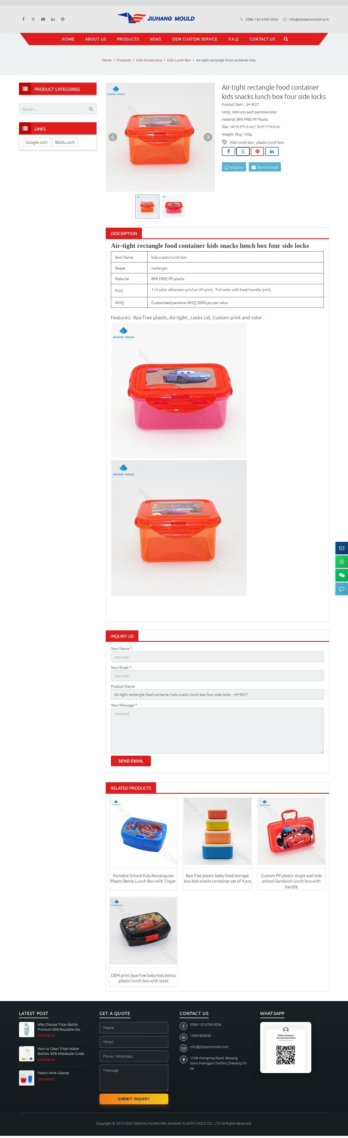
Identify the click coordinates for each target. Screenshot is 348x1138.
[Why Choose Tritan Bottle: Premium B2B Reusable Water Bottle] (26, 1029)
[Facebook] (23, 19)
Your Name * (121, 648)
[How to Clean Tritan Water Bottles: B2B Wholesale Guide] (26, 1053)
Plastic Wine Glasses (53, 1072)
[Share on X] (243, 151)
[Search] (286, 39)
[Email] (341, 548)
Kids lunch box (242, 142)
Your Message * (124, 705)
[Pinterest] (62, 19)
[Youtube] (43, 19)
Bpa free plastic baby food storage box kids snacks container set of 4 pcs (217, 878)
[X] (33, 19)
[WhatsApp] (341, 561)
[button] (341, 589)
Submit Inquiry (134, 1099)
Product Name (123, 686)
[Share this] (228, 151)
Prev (112, 137)
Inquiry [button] (236, 167)
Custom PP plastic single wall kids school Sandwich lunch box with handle (291, 881)
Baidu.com (65, 142)
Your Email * (121, 667)
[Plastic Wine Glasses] (26, 1078)
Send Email (267, 167)
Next (208, 137)
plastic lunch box (270, 142)
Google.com (36, 142)
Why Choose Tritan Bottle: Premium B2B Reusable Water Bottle (61, 1026)
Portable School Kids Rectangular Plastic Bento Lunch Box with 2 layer (143, 878)
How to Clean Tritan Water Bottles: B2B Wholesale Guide (61, 1051)
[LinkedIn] (52, 19)
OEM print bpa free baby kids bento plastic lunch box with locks (143, 977)
